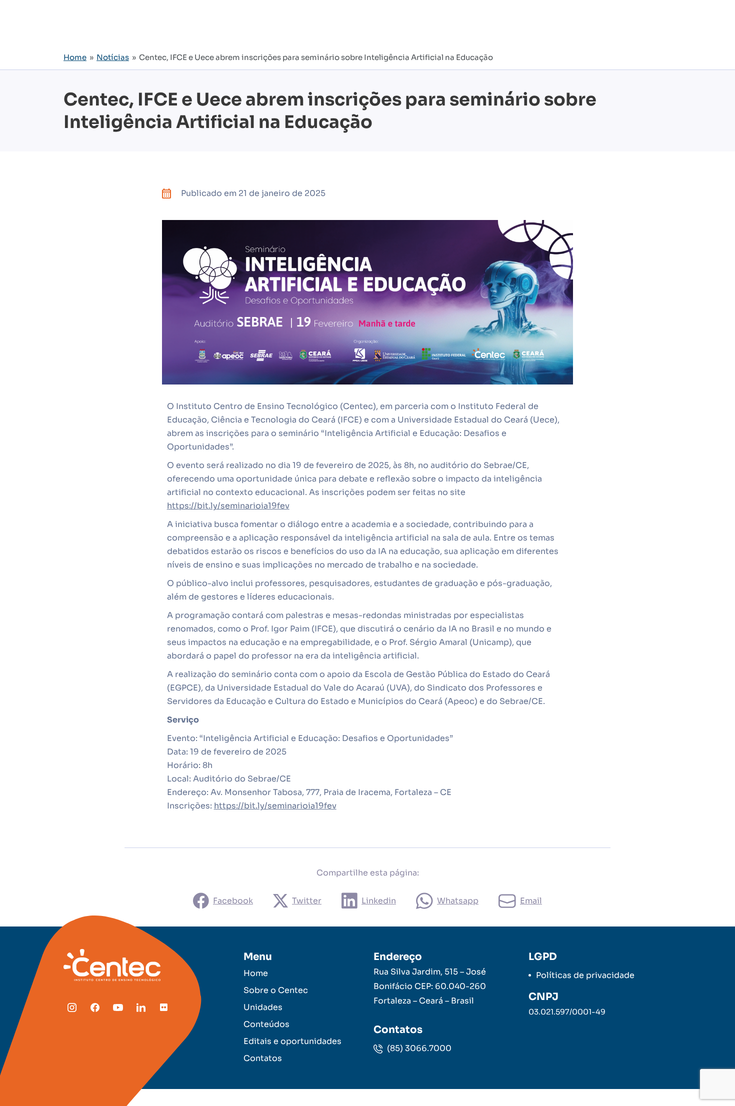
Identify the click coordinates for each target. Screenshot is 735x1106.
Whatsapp (457, 901)
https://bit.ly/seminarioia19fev (228, 505)
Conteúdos (267, 1024)
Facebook (233, 901)
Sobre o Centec (276, 990)
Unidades (263, 1007)
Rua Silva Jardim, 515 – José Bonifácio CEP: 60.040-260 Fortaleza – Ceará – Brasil (430, 986)
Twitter (307, 901)
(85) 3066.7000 (418, 1048)
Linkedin (379, 901)
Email (531, 901)
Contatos (263, 1058)
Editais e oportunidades (293, 1041)
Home (75, 57)
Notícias (112, 57)
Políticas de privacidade (585, 975)
